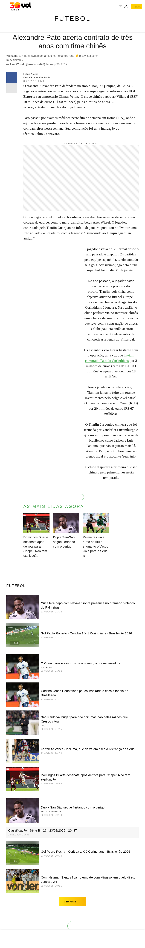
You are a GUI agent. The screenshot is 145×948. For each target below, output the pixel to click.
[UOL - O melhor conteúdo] (21, 6)
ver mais (70, 901)
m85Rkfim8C (14, 60)
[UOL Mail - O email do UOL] (120, 6)
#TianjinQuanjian (33, 55)
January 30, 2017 (56, 64)
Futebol (72, 18)
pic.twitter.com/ (88, 55)
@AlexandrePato (63, 55)
